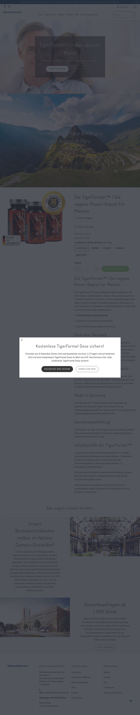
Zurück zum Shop (87, 369)
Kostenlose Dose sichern (57, 369)
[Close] (21, 339)
